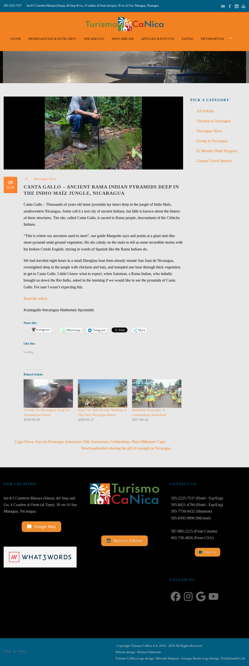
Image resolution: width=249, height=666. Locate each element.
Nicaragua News (45, 179)
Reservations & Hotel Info (52, 39)
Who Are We (123, 39)
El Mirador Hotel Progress (216, 151)
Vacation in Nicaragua (213, 121)
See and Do (94, 39)
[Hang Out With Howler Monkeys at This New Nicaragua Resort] (102, 393)
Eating (187, 39)
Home (16, 39)
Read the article (35, 298)
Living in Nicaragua (211, 141)
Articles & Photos (157, 39)
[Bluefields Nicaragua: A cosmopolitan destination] (156, 393)
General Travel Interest (213, 161)
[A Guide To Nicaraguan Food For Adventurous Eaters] (48, 393)
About (22, 651)
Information (212, 39)
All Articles (205, 111)
